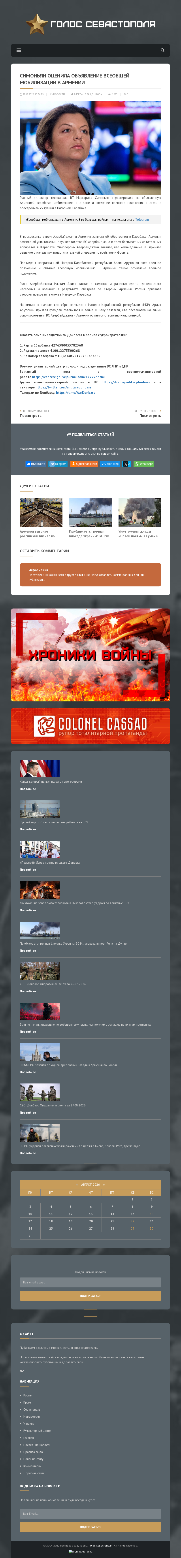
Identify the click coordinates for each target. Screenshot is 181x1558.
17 (30, 1221)
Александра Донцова (87, 94)
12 (70, 1214)
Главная (28, 1438)
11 (51, 1214)
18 (51, 1221)
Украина (28, 1424)
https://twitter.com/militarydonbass (63, 387)
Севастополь (31, 1409)
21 (112, 1221)
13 (91, 1214)
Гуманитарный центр (37, 1431)
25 (51, 1228)
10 (30, 1214)
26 (70, 1228)
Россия (27, 1395)
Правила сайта (33, 1452)
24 (30, 1228)
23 (151, 1221)
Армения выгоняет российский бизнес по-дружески (38, 536)
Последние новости (36, 1445)
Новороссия (31, 1417)
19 (70, 1221)
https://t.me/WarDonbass (75, 392)
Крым (27, 1402)
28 (112, 1228)
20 (91, 1221)
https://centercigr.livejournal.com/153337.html (68, 377)
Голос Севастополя (100, 1545)
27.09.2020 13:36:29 (32, 94)
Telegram (142, 219)
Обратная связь (33, 1473)
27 (91, 1228)
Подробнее (28, 789)
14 (112, 1214)
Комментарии (32, 1466)
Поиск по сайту (33, 1459)
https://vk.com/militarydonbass (126, 382)
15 (132, 1214)
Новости (59, 94)
